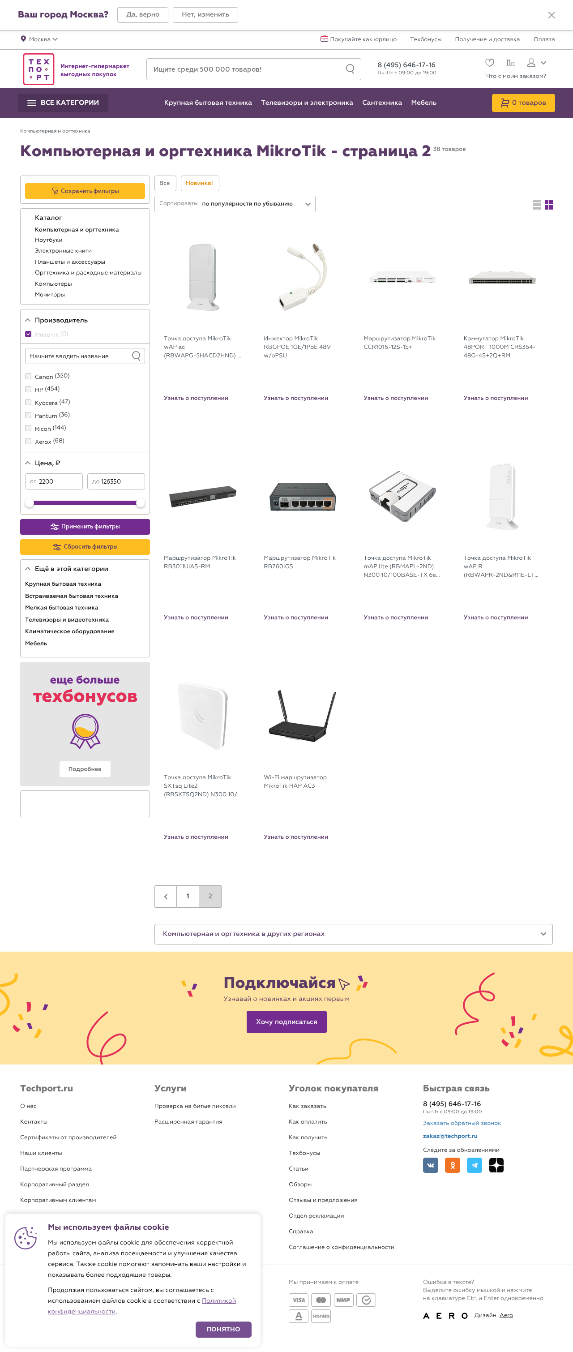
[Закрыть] (551, 15)
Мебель (37, 643)
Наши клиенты (41, 1153)
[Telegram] (474, 1165)
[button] (142, 15)
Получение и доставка (487, 40)
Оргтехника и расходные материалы (89, 273)
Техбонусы (425, 40)
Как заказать (307, 1106)
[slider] (29, 502)
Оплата (544, 40)
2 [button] (210, 897)
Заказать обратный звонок (462, 1123)
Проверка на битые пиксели (195, 1106)
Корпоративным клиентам (58, 1200)
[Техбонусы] (85, 724)
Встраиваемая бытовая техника (72, 596)
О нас (28, 1106)
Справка (301, 1231)
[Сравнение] (509, 64)
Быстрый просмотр (209, 323)
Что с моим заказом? (516, 76)
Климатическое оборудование (70, 631)
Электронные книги (64, 251)
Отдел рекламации (316, 1216)
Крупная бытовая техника (64, 584)
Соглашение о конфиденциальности (341, 1247)
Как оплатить (308, 1122)
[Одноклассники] (452, 1165)
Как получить (308, 1137)
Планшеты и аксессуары (71, 262)
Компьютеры (54, 284)
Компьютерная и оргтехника (77, 229)
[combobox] (257, 204)
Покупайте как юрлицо (363, 40)
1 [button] (188, 897)
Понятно (223, 1329)
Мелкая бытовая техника (62, 607)
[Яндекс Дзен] (496, 1165)
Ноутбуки (49, 240)
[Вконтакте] (430, 1165)
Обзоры (300, 1184)
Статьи (298, 1169)
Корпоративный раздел (54, 1184)
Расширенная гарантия (188, 1122)
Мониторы (50, 295)
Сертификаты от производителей (68, 1137)
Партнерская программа (56, 1169)
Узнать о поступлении (196, 398)
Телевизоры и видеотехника (68, 619)
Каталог (49, 218)
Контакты (33, 1122)
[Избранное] (488, 64)
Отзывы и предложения (323, 1200)
